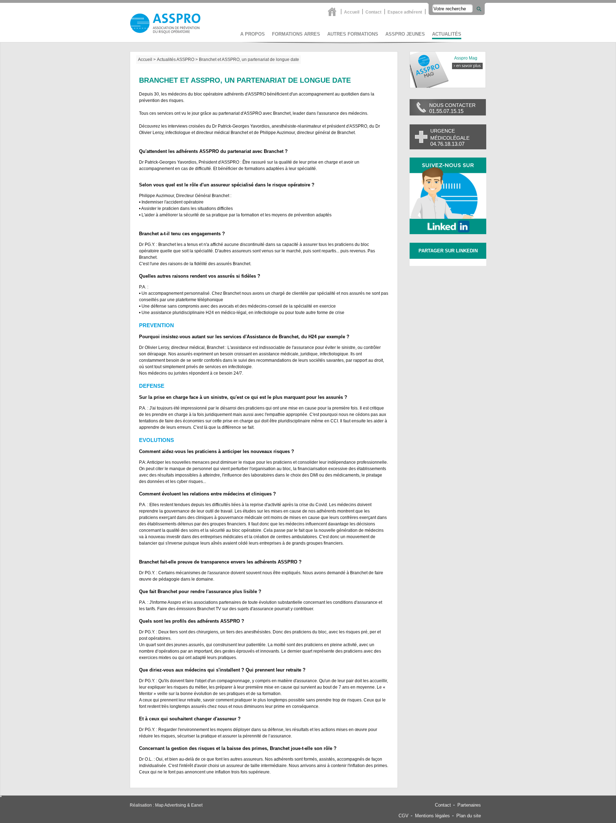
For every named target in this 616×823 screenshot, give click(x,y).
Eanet (196, 805)
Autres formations (352, 34)
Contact (373, 12)
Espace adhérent (404, 12)
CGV (404, 815)
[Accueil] (333, 11)
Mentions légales (432, 815)
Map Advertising (170, 805)
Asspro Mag (465, 58)
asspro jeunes (405, 34)
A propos (252, 34)
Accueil (351, 12)
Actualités (446, 34)
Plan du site (468, 815)
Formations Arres (296, 34)
